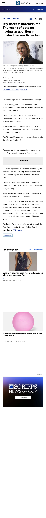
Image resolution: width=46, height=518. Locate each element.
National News (11, 19)
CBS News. (17, 230)
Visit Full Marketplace (36, 249)
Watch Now (40, 3)
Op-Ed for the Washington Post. (15, 89)
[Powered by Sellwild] (40, 374)
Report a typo (7, 235)
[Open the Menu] (4, 3)
